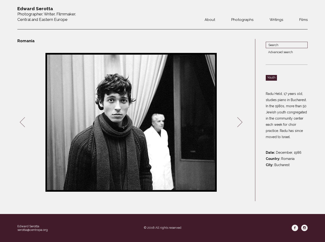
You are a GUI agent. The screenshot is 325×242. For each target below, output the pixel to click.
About (210, 20)
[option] (131, 122)
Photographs (242, 20)
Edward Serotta (28, 226)
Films (303, 20)
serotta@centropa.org (32, 230)
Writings (276, 20)
